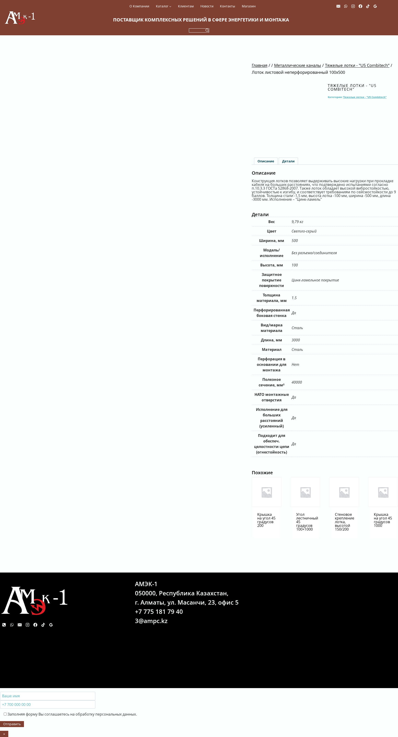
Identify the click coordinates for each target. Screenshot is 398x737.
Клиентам (186, 6)
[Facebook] (360, 6)
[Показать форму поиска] (199, 30)
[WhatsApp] (345, 6)
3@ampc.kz (151, 621)
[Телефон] (4, 625)
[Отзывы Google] (375, 6)
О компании (139, 6)
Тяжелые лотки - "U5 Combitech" (352, 87)
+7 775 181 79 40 (159, 611)
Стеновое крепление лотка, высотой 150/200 (344, 522)
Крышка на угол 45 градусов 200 (266, 520)
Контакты (227, 6)
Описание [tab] (266, 161)
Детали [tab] (288, 161)
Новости (207, 6)
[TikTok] (368, 6)
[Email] (338, 6)
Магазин (249, 6)
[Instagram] (353, 6)
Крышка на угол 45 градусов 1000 (383, 520)
